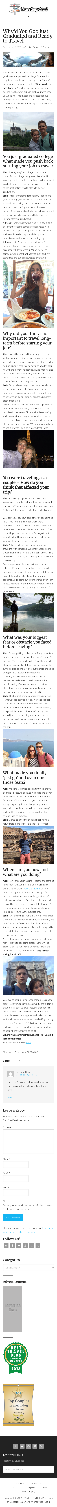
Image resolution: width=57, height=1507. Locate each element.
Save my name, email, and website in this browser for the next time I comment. (27, 1207)
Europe (17, 1052)
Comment (8, 1127)
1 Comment (46, 47)
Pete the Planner (32, 888)
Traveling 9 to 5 (28, 9)
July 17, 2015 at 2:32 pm (27, 1075)
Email (6, 1173)
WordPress (37, 1501)
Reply (10, 1096)
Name (6, 1159)
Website (7, 1187)
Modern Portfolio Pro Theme (38, 1497)
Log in (47, 1501)
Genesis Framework (20, 1501)
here (28, 1042)
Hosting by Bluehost (13, 1460)
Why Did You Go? (30, 1052)
